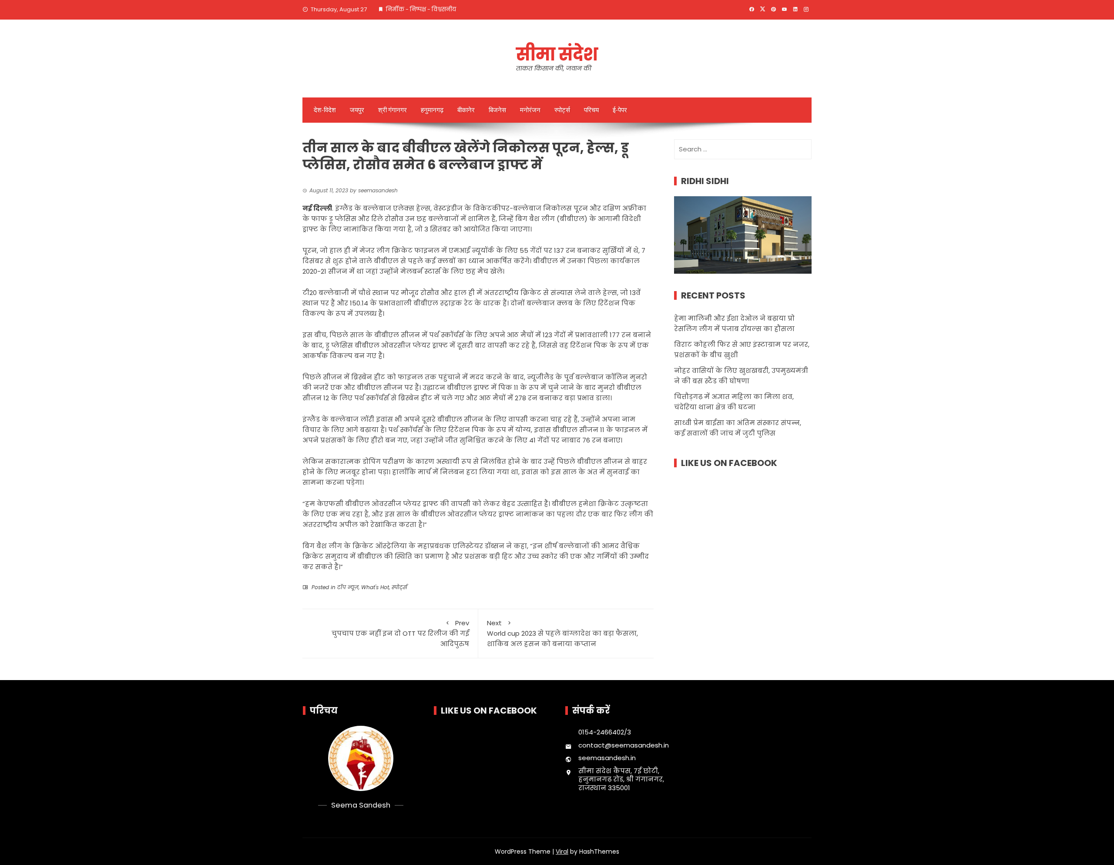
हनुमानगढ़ (432, 110)
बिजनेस (497, 110)
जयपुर (357, 110)
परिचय (591, 110)
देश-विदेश (325, 110)
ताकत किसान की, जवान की (553, 68)
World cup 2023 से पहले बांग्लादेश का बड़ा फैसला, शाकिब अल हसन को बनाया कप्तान (562, 633)
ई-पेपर (620, 110)
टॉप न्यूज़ (348, 587)
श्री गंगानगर (392, 110)
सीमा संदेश (557, 54)
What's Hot (375, 587)
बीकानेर (466, 110)
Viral (562, 851)
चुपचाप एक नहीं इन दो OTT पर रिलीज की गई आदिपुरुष (400, 633)
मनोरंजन (530, 110)
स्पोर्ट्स (562, 110)
